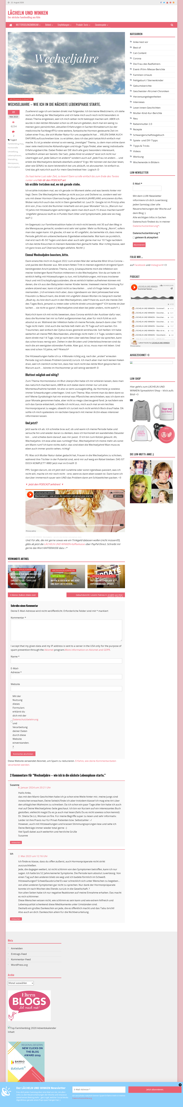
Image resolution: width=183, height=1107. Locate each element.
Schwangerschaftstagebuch (148, 135)
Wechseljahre (14, 167)
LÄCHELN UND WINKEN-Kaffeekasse (64, 544)
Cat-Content (139, 53)
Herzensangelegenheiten (20, 99)
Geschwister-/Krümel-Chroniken (151, 91)
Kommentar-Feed (21, 959)
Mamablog (12, 159)
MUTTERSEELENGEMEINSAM (27, 24)
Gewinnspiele (100, 24)
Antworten (15, 842)
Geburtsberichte (142, 85)
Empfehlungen (63, 24)
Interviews (139, 102)
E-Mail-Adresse (16, 670)
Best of (137, 47)
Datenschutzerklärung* (146, 226)
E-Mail (137, 183)
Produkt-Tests (82, 24)
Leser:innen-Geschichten (146, 107)
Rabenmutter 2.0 (142, 124)
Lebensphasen (14, 155)
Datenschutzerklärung (82, 1098)
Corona (137, 58)
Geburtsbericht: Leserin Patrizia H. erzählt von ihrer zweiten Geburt (99, 595)
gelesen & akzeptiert (146, 237)
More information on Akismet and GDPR (87, 649)
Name (15, 656)
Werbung (138, 156)
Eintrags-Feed (19, 954)
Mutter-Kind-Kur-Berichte (147, 113)
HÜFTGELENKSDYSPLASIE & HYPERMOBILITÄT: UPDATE (102, 582)
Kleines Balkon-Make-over (24, 595)
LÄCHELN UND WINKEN (28, 12)
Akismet (48, 649)
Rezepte (137, 129)
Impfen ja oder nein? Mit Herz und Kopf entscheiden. (65, 582)
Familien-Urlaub (142, 75)
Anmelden (17, 948)
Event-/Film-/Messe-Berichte (149, 69)
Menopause (13, 163)
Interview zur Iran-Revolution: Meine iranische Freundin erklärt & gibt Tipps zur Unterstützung (26, 578)
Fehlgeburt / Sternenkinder (148, 80)
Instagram (157, 265)
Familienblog (13, 143)
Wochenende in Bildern (146, 162)
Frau (21, 143)
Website (15, 684)
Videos (137, 151)
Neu (135, 118)
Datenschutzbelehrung (25, 719)
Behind (48, 24)
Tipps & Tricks (58, 576)
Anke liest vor (140, 42)
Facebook (139, 265)
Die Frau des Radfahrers (146, 63)
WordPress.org (19, 964)
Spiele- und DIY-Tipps (145, 140)
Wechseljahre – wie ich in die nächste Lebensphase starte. (62, 537)
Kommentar (18, 617)
